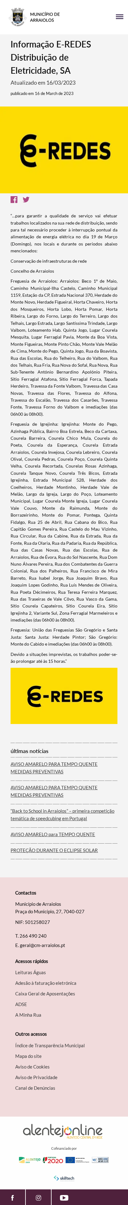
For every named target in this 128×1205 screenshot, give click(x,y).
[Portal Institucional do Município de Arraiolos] (34, 17)
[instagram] (38, 1197)
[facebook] (13, 1197)
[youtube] (64, 1197)
